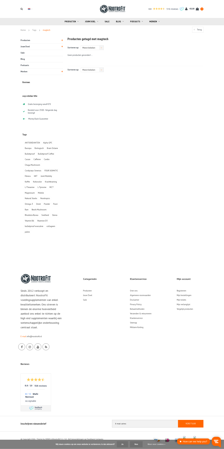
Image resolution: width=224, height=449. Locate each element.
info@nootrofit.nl (34, 336)
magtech (46, 30)
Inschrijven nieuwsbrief (33, 423)
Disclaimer (134, 300)
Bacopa (28, 148)
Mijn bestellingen (184, 295)
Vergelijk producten (185, 309)
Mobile (41, 193)
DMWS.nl (49, 439)
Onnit (38, 204)
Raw (26, 209)
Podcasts (135, 21)
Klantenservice (136, 318)
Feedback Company (95, 439)
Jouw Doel (90, 21)
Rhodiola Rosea (31, 215)
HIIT (35, 176)
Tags (34, 30)
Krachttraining (51, 181)
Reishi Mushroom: (39, 209)
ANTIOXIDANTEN (32, 142)
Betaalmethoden (137, 309)
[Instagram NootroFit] (29, 346)
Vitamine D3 (42, 220)
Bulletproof (30, 154)
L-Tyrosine (42, 187)
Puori (55, 204)
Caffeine (37, 159)
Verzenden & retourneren (140, 313)
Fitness (28, 176)
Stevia (54, 215)
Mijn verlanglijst (183, 304)
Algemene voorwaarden (140, 295)
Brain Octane (52, 148)
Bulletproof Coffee (46, 154)
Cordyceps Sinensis (33, 170)
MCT (52, 187)
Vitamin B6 (29, 220)
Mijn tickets (181, 300)
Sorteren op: (73, 47)
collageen (50, 226)
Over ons (134, 290)
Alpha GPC (47, 142)
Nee (136, 444)
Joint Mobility (46, 176)
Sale (107, 21)
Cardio (47, 159)
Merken (153, 21)
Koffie (27, 181)
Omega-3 (29, 204)
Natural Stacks (31, 198)
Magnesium (30, 193)
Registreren (181, 290)
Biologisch (39, 148)
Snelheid (45, 215)
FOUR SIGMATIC (51, 170)
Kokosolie (37, 181)
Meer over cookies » (156, 444)
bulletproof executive (34, 226)
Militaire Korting (136, 327)
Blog (118, 21)
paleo (27, 232)
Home (23, 30)
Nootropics (45, 198)
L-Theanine (29, 187)
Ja (122, 444)
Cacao (27, 159)
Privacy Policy (136, 304)
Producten (70, 21)
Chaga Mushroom (32, 165)
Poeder (47, 204)
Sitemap (133, 322)
